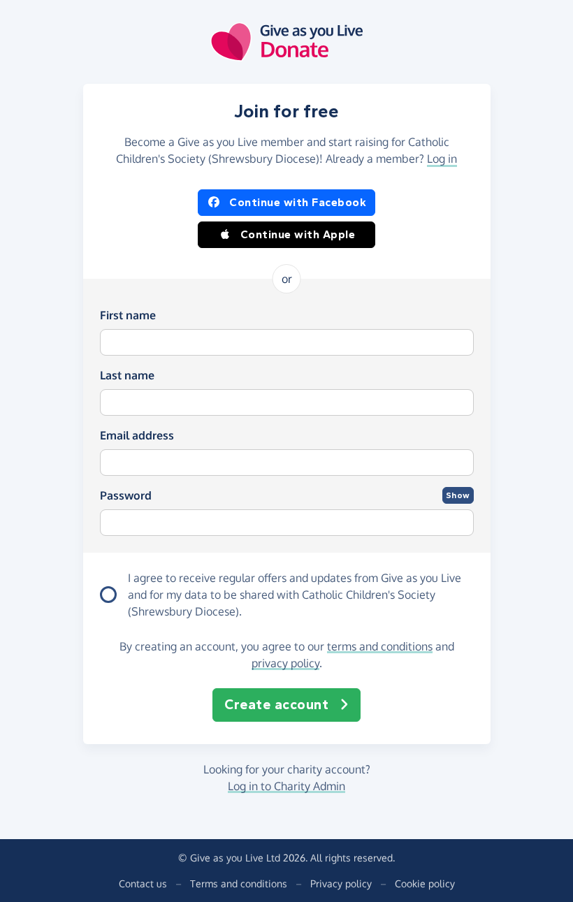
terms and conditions (380, 646)
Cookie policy (425, 883)
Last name (127, 375)
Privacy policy (341, 883)
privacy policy (285, 663)
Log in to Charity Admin (286, 786)
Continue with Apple (298, 234)
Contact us (143, 883)
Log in (442, 159)
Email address (137, 435)
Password (126, 495)
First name (128, 315)
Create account (276, 705)
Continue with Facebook (297, 202)
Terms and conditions (238, 883)
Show (458, 495)
